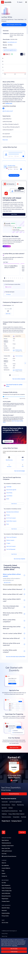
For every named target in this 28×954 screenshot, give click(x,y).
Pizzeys (8, 515)
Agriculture (4, 808)
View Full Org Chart (14, 175)
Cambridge (8, 486)
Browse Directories (14, 794)
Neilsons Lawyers (10, 540)
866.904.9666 (5, 922)
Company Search (16, 821)
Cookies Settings (14, 951)
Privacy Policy (5, 933)
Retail (20, 811)
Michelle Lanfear (11, 165)
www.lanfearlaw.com (12, 42)
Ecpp (7, 524)
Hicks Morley (9, 492)
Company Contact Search (8, 845)
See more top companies (19, 558)
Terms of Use (4, 936)
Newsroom (4, 910)
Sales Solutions (5, 840)
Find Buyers (8, 294)
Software (11, 808)
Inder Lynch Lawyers (11, 546)
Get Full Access (7, 246)
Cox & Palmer (9, 495)
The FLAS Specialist (10, 549)
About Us (4, 862)
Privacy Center (5, 915)
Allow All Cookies (14, 948)
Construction (5, 801)
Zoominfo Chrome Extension (9, 856)
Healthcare (4, 814)
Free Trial (22, 832)
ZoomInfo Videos (6, 907)
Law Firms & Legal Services (10, 50)
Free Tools (4, 853)
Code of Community (6, 888)
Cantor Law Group (18, 355)
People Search (6, 821)
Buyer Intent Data (6, 848)
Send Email (9, 286)
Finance (13, 804)
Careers (3, 873)
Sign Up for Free (14, 747)
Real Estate (23, 817)
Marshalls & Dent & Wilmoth (12, 512)
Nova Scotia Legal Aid (11, 489)
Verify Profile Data (6, 893)
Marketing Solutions (6, 843)
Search (20, 2)
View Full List (14, 503)
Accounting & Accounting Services (10, 811)
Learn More (14, 214)
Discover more (8, 441)
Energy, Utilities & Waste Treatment (16, 814)
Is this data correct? (8, 111)
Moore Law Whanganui (11, 537)
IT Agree (8, 543)
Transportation (16, 817)
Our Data (4, 882)
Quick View (8, 313)
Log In (3, 920)
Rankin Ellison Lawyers (11, 521)
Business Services (6, 804)
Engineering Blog (5, 913)
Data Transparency (6, 885)
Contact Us (4, 876)
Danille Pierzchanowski (19, 369)
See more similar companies (18, 379)
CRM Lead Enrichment (7, 851)
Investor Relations (6, 868)
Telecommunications (6, 817)
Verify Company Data (6, 890)
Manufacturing (20, 804)
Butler (7, 498)
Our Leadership (5, 865)
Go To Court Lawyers (11, 518)
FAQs (3, 870)
